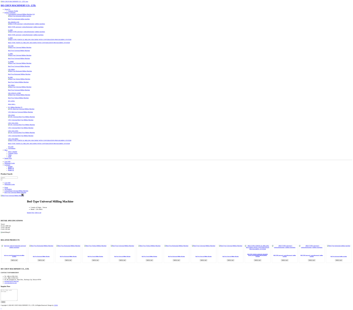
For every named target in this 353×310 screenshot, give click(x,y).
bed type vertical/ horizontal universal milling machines (14, 256)
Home (6, 187)
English (10, 166)
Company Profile (13, 11)
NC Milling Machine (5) (15, 107)
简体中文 (11, 170)
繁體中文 (11, 168)
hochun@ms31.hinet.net (11, 281)
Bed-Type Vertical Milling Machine (95, 256)
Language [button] (7, 165)
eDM (9, 156)
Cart (7, 161)
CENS (56, 305)
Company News (13, 153)
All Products (11, 148)
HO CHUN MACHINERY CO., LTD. (18, 5)
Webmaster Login (9, 163)
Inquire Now (8, 158)
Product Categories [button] (9, 12)
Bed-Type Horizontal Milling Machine (41, 256)
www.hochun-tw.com (10, 283)
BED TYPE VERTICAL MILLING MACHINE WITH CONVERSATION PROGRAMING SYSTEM (257, 255)
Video (10, 155)
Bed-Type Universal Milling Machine (15, 192)
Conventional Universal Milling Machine (16, 191)
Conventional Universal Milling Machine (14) (21, 14)
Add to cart (38, 212)
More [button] (6, 150)
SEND (3, 302)
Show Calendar (12, 151)
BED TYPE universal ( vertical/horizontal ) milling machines (284, 256)
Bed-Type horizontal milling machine (339, 256)
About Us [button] (7, 9)
